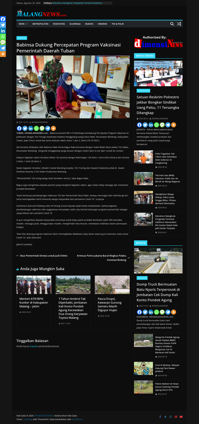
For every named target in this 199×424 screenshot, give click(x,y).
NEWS (22, 23)
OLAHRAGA (75, 23)
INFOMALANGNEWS (40, 122)
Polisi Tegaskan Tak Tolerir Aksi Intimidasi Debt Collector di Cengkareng (166, 158)
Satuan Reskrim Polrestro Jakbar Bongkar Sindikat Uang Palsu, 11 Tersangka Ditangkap (158, 104)
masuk (33, 346)
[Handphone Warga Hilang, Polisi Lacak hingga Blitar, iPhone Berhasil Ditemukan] (143, 201)
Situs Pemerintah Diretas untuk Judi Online (43, 255)
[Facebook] (19, 128)
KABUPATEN (22, 38)
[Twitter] (25, 128)
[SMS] (42, 128)
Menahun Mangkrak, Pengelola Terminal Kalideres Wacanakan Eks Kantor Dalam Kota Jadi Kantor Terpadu (166, 222)
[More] (53, 128)
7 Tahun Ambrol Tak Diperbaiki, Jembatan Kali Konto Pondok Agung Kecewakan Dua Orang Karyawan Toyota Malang (73, 308)
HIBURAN (102, 23)
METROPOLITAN (40, 23)
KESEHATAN (59, 23)
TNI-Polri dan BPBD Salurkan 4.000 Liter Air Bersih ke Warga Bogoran (167, 178)
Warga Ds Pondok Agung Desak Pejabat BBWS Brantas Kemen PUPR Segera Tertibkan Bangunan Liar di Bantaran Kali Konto (167, 345)
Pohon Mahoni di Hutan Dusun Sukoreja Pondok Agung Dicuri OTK (167, 386)
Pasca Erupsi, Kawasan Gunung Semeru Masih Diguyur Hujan (109, 304)
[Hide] (1, 60)
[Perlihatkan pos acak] (179, 23)
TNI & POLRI (118, 23)
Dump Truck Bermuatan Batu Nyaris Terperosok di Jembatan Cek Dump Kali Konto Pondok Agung (158, 292)
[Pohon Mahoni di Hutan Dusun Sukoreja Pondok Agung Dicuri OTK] (143, 389)
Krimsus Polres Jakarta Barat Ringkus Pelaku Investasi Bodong (101, 258)
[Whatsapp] (36, 128)
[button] (26, 24)
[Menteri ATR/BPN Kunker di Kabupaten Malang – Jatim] (33, 277)
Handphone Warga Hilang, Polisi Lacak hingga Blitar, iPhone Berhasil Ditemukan (165, 199)
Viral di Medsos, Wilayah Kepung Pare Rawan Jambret (167, 368)
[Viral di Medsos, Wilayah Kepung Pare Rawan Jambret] (143, 370)
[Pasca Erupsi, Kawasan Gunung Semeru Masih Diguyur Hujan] (112, 277)
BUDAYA (89, 23)
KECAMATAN (142, 278)
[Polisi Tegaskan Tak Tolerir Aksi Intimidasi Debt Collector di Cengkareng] (143, 160)
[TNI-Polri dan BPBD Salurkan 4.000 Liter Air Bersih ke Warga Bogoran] (143, 180)
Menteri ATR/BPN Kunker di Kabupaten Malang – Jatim (33, 302)
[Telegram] (47, 128)
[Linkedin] (30, 128)
